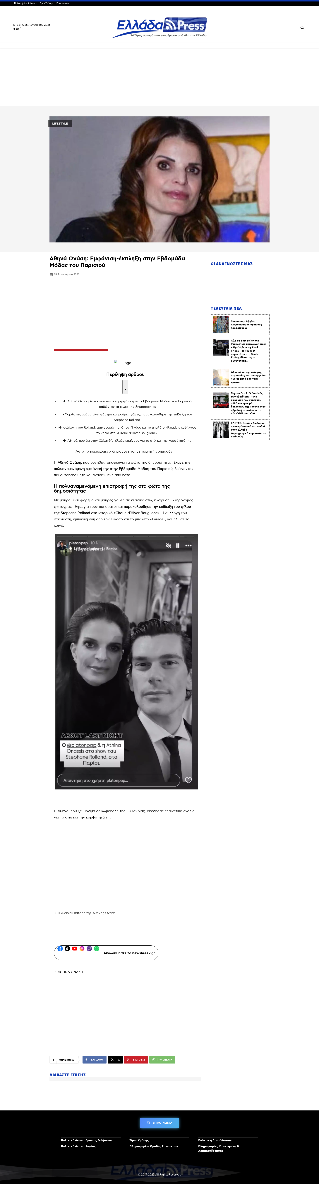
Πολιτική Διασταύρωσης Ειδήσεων (86, 1140)
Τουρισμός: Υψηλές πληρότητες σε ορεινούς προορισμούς (246, 324)
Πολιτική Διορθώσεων (214, 1140)
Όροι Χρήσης (139, 1140)
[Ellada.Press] (159, 27)
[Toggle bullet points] (125, 387)
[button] (302, 27)
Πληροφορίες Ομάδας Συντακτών (154, 1146)
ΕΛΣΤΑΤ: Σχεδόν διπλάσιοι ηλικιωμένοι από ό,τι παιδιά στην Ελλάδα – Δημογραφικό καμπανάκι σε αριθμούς (248, 430)
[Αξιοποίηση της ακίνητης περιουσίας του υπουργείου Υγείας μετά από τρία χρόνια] (221, 377)
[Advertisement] (159, 79)
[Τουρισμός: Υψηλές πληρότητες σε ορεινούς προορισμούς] (221, 324)
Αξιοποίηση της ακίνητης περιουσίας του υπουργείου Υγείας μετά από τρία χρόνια (248, 377)
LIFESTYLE (60, 124)
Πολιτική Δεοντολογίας (78, 1146)
